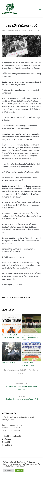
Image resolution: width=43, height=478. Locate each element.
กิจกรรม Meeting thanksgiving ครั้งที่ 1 (29, 364)
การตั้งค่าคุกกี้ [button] (8, 470)
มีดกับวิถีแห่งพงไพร (8, 363)
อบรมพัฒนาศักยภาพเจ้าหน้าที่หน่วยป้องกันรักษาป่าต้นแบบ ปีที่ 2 (30, 337)
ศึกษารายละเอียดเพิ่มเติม (19, 466)
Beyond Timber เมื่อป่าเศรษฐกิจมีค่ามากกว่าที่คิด (10, 336)
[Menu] (39, 8)
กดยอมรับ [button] (19, 470)
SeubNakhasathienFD (12, 436)
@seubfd (7, 439)
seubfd (7, 442)
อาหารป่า (21, 373)
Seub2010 (8, 445)
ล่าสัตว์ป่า (23, 370)
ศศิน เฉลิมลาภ (7, 30)
